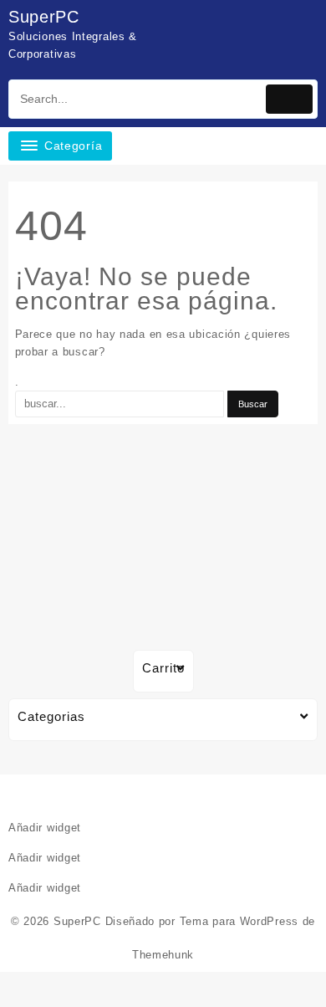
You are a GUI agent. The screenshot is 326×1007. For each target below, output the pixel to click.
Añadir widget (44, 827)
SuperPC (43, 17)
